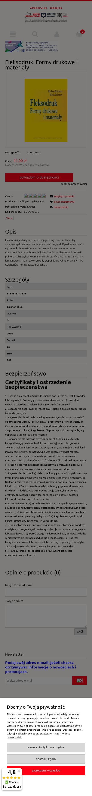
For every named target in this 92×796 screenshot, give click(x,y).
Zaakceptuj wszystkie (46, 770)
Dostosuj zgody (46, 759)
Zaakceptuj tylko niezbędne (46, 747)
